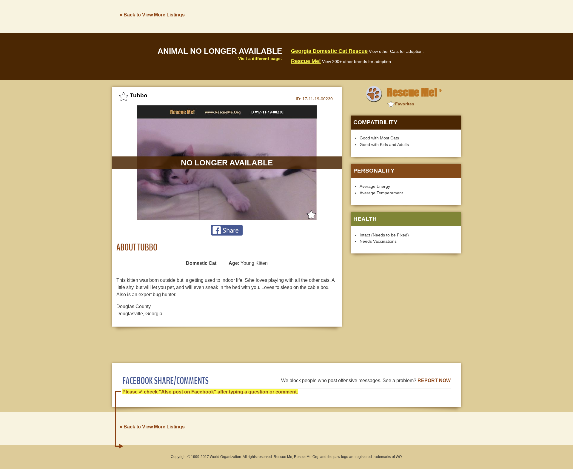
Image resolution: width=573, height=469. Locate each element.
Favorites (404, 104)
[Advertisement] (352, 15)
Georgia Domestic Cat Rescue (329, 51)
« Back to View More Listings (152, 14)
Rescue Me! (306, 61)
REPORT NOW (434, 380)
